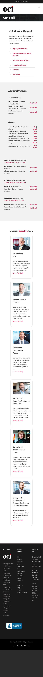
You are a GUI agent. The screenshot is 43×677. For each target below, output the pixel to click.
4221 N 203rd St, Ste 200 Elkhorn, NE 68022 (35, 575)
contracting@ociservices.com (14, 162)
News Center (19, 558)
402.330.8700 (36, 557)
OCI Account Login (20, 585)
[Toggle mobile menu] (39, 7)
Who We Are (20, 563)
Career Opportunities (21, 591)
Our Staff (20, 576)
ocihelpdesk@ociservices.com (14, 182)
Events (19, 574)
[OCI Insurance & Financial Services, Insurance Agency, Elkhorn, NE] (14, 626)
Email (35, 103)
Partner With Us (20, 579)
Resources (21, 571)
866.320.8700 (36, 562)
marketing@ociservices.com (14, 200)
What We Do (20, 568)
